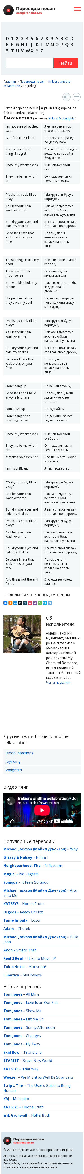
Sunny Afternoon (40, 1027)
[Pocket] (30, 603)
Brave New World (37, 1060)
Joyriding (13, 761)
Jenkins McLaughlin (61, 118)
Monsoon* (37, 966)
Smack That (26, 950)
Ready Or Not (31, 912)
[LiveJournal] (25, 603)
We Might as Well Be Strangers (47, 1077)
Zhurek (24, 928)
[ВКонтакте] (5, 603)
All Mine (32, 994)
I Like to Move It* (41, 958)
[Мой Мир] (15, 603)
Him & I (42, 857)
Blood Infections (19, 752)
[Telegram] (50, 603)
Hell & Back (40, 1115)
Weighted (14, 769)
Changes (33, 1035)
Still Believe (32, 975)
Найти (65, 63)
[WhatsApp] (40, 603)
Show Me (33, 1010)
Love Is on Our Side (42, 1002)
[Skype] (45, 603)
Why (74, 849)
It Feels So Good (35, 882)
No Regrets (29, 873)
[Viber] (35, 603)
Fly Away (33, 1044)
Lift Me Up (35, 1019)
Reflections (53, 865)
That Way (30, 1068)
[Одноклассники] (10, 603)
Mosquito (21, 1098)
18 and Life (32, 1052)
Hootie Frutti (33, 903)
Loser (36, 920)
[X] (20, 603)
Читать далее (58, 682)
